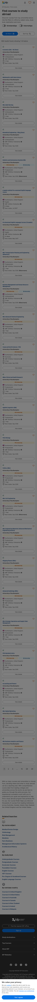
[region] (18, 990)
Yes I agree (18, 997)
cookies (8, 985)
